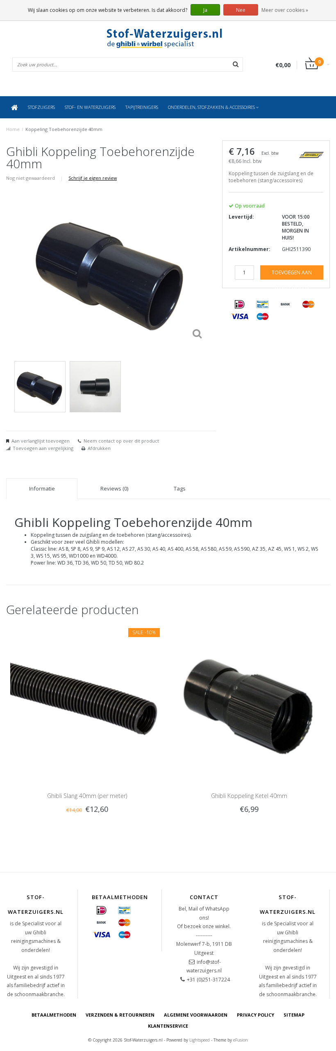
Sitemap (294, 1015)
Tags (180, 488)
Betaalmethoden (54, 1015)
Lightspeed (199, 1040)
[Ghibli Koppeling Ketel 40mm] (249, 700)
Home (13, 129)
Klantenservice (168, 1026)
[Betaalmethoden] (239, 304)
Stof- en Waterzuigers (90, 107)
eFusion (240, 1040)
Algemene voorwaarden (195, 1015)
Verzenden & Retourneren (120, 1015)
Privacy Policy (255, 1015)
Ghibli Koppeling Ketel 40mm (249, 796)
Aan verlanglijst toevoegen (40, 441)
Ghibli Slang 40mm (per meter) (87, 796)
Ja (205, 10)
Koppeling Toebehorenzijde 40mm (63, 129)
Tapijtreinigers (141, 107)
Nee (240, 10)
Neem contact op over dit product (121, 441)
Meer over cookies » (284, 10)
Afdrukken (99, 448)
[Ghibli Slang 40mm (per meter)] (87, 700)
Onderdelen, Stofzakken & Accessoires (211, 107)
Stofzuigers (41, 107)
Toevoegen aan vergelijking (43, 448)
